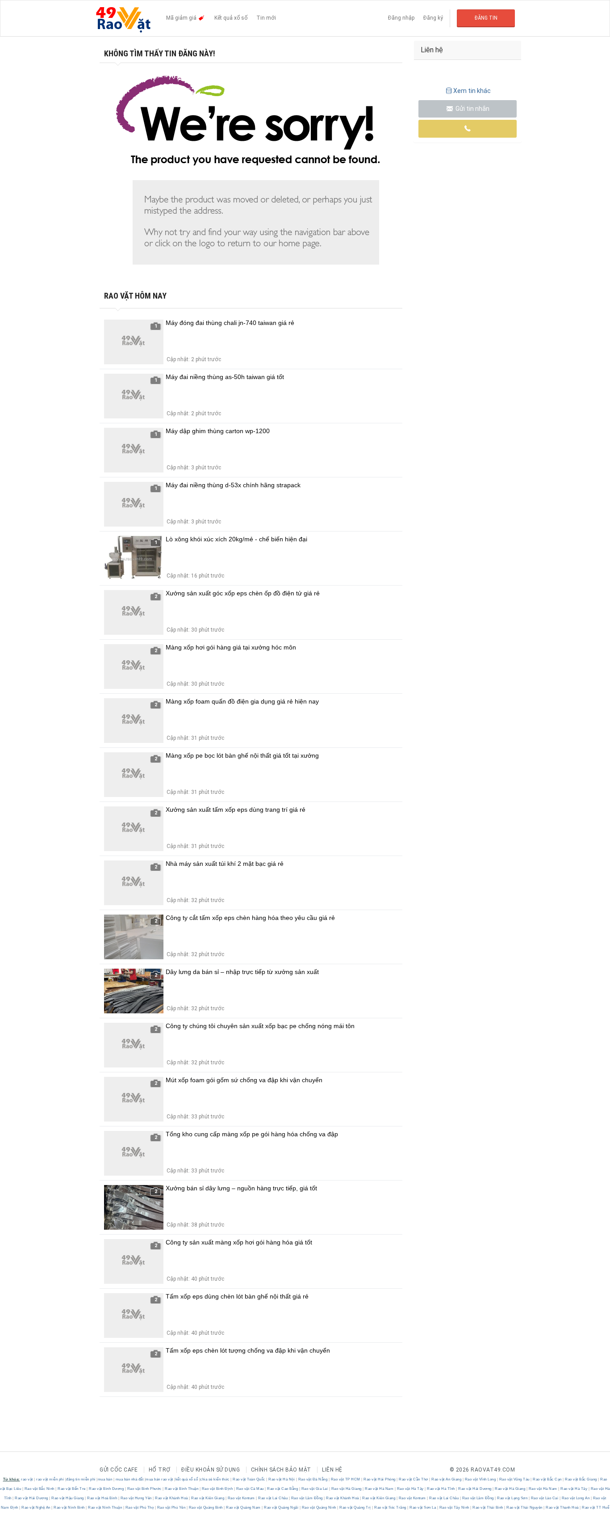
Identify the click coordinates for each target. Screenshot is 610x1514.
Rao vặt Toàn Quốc (249, 1479)
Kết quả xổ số (230, 18)
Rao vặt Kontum (241, 1498)
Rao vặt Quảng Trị (355, 1508)
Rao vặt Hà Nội (281, 1479)
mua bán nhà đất (130, 1479)
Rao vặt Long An (575, 1498)
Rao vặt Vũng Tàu (514, 1479)
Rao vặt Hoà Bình (102, 1498)
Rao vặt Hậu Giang (67, 1498)
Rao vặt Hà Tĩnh (441, 1489)
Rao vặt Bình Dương (106, 1489)
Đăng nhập (401, 18)
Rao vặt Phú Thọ (139, 1508)
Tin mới (266, 18)
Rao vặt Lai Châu (273, 1498)
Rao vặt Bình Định (217, 1489)
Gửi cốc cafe (119, 1470)
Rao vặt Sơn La (423, 1508)
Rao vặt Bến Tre (72, 1489)
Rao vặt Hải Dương (475, 1489)
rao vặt (27, 1479)
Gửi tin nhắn (471, 108)
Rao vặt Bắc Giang (581, 1479)
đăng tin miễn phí (81, 1479)
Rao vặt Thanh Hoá (562, 1508)
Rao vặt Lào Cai (545, 1498)
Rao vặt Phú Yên (171, 1508)
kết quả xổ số (186, 1479)
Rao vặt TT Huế (595, 1508)
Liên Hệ (332, 1470)
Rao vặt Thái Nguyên (525, 1508)
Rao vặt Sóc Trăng (390, 1508)
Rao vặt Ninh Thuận (105, 1508)
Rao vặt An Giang (446, 1479)
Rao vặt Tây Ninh (454, 1508)
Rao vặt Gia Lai (314, 1489)
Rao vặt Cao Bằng (282, 1489)
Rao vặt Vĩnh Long (480, 1479)
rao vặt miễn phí (50, 1479)
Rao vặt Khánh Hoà (171, 1498)
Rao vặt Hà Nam (379, 1489)
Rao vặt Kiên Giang (208, 1498)
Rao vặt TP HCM (345, 1479)
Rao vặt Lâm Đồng (307, 1498)
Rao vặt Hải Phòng (380, 1479)
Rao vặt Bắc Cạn (547, 1479)
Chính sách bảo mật (281, 1470)
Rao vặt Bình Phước (144, 1489)
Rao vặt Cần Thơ (414, 1479)
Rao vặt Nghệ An (36, 1508)
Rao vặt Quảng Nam (243, 1508)
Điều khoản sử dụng (210, 1470)
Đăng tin (486, 18)
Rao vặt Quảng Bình (206, 1508)
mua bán (105, 1479)
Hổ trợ (160, 1470)
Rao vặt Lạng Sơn (512, 1498)
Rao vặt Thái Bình (488, 1508)
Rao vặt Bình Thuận (182, 1489)
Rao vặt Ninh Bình (69, 1508)
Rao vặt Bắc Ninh (39, 1489)
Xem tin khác (472, 90)
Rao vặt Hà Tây (410, 1489)
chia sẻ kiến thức (215, 1479)
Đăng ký (433, 18)
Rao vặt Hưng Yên (136, 1498)
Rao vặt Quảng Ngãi (281, 1508)
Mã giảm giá (182, 18)
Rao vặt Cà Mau (250, 1489)
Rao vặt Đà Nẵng (313, 1479)
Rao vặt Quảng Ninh (319, 1508)
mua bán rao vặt (159, 1479)
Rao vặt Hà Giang (346, 1489)
